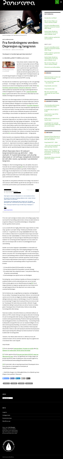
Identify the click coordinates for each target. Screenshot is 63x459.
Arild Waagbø (11, 427)
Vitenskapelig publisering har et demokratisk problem (51, 105)
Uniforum (49, 132)
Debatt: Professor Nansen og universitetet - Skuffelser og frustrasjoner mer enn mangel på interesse (52, 152)
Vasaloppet (29, 383)
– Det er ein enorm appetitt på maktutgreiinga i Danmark (52, 146)
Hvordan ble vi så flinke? (50, 18)
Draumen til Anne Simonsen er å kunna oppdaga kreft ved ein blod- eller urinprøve (52, 138)
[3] (32, 283)
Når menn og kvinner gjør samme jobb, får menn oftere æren (51, 93)
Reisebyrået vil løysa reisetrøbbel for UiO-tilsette (52, 157)
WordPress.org (6, 421)
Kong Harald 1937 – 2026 (50, 142)
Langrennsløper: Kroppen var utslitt (23, 348)
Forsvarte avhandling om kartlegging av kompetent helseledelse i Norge (52, 27)
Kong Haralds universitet (50, 85)
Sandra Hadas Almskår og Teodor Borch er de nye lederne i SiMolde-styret (51, 33)
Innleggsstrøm (6, 415)
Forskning (14, 383)
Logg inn (4, 412)
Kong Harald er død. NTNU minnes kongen (51, 114)
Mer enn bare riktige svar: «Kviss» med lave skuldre (51, 21)
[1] (9, 133)
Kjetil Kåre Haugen (7, 39)
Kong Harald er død (49, 88)
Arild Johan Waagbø (18, 49)
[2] (21, 167)
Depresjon (6, 383)
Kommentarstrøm (7, 418)
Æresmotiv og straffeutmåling (52, 67)
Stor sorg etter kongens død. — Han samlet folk (51, 82)
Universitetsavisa (52, 101)
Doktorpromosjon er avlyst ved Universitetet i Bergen (52, 77)
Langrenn (21, 383)
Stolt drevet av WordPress (8, 457)
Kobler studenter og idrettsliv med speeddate (52, 38)
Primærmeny (61, 2)
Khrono (48, 73)
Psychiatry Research (32, 105)
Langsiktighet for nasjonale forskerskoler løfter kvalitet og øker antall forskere (52, 124)
